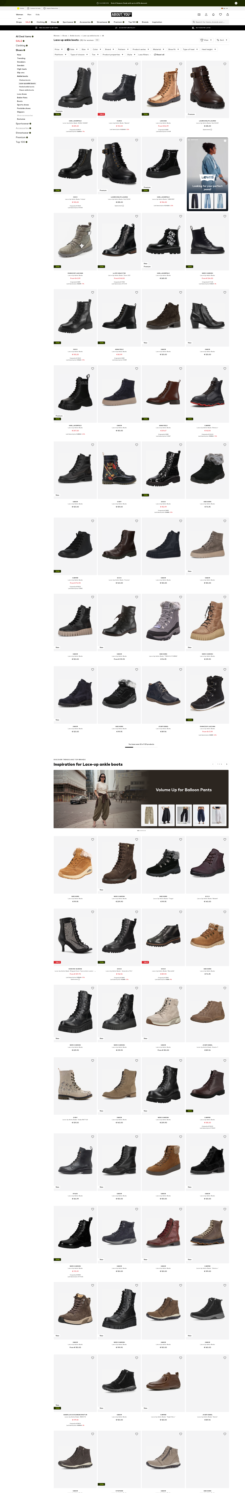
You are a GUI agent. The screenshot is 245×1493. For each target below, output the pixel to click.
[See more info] (75, 133)
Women (19, 14)
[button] (206, 40)
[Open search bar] (193, 22)
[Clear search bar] (227, 22)
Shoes (64, 36)
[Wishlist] (220, 14)
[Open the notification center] (213, 14)
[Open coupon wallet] (199, 14)
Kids (38, 14)
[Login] (206, 14)
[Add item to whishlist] (92, 64)
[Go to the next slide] (226, 764)
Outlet (22, 8)
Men (29, 14)
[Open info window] (236, 3)
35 (103, 36)
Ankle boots (75, 36)
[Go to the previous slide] (213, 764)
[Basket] (227, 14)
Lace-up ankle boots (91, 36)
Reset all (160, 54)
